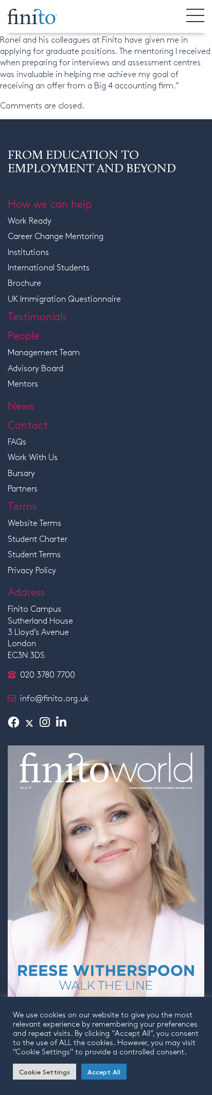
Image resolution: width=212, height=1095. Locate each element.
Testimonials (37, 315)
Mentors (23, 383)
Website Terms (34, 522)
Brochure (24, 282)
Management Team (44, 351)
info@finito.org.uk (54, 697)
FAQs (17, 441)
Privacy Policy (32, 569)
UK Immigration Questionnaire (64, 298)
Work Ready (29, 220)
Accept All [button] (103, 1071)
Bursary (21, 472)
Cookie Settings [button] (44, 1071)
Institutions (28, 251)
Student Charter (37, 538)
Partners (23, 488)
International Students (49, 267)
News (21, 405)
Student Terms (34, 554)
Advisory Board (35, 367)
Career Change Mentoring (55, 235)
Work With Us (33, 456)
